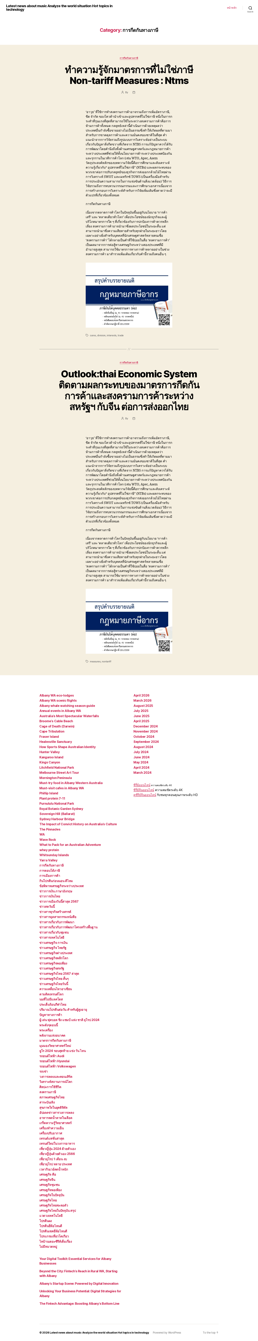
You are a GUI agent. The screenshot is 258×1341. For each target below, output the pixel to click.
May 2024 (140, 762)
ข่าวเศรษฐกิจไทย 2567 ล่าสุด (59, 973)
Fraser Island (49, 737)
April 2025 (141, 721)
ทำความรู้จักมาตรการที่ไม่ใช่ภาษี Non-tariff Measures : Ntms (129, 75)
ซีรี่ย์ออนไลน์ (141, 785)
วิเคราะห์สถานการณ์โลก (55, 1082)
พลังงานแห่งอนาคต (52, 1035)
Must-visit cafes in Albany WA (61, 788)
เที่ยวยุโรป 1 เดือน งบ (53, 1159)
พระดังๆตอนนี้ (48, 1025)
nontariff (106, 661)
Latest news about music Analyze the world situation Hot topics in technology (59, 7)
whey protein (49, 850)
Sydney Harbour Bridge (57, 819)
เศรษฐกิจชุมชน (49, 1185)
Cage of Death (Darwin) (57, 726)
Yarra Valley (48, 860)
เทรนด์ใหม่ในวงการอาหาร (57, 1143)
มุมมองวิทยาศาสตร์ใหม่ (55, 1046)
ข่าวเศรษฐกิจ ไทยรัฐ (52, 948)
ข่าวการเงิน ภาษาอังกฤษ (55, 891)
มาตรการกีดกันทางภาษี (55, 1040)
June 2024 (141, 757)
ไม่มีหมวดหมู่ (48, 1246)
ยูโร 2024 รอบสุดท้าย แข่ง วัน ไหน (62, 1051)
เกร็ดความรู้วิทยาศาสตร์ (55, 1123)
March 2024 (142, 772)
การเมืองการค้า (49, 876)
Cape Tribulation (51, 731)
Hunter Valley (49, 752)
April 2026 (141, 695)
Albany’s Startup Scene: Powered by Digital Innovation (78, 1283)
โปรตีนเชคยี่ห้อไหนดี (53, 1231)
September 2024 (146, 742)
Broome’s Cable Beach (56, 721)
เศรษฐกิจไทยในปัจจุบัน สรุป (57, 1210)
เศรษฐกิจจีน (47, 1180)
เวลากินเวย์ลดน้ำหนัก (53, 1169)
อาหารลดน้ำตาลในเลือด (55, 1118)
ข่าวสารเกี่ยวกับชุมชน (54, 932)
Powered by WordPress (167, 1332)
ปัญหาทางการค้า (50, 1015)
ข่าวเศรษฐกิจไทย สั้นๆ (54, 979)
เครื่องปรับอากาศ (50, 1133)
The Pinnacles (49, 829)
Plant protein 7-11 (52, 798)
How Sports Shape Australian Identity (67, 747)
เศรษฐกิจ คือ (47, 1174)
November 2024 (145, 731)
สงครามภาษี (47, 1092)
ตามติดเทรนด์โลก (51, 994)
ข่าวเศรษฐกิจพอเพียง (53, 963)
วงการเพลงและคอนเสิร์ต (55, 1077)
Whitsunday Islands (54, 855)
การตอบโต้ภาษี (49, 870)
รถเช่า (43, 1071)
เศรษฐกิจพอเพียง (50, 1190)
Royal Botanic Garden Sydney (61, 809)
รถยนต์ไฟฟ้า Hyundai (54, 1061)
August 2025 (143, 706)
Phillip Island (48, 793)
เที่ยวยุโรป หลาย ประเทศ (55, 1164)
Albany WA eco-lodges (56, 695)
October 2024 (143, 737)
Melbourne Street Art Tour (59, 772)
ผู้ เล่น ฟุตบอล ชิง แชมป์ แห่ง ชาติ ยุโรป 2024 (69, 1020)
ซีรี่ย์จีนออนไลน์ (143, 790)
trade (121, 335)
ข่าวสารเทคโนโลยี (51, 937)
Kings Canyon (49, 762)
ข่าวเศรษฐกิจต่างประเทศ (55, 953)
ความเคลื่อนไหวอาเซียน (55, 989)
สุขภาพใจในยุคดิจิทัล (53, 1107)
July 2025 (140, 711)
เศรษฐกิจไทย (48, 1200)
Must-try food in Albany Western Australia (71, 783)
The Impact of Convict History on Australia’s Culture (78, 824)
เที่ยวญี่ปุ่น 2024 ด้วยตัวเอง (57, 1149)
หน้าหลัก (232, 7)
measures (95, 661)
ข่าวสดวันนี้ (47, 906)
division (101, 335)
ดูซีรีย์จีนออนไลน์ (144, 795)
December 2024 (145, 726)
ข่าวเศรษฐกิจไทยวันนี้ (53, 984)
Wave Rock (47, 840)
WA (42, 834)
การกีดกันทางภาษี (129, 58)
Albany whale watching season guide (67, 706)
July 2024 (141, 752)
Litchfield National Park (56, 767)
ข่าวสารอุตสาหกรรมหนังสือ (57, 917)
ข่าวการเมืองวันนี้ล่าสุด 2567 (59, 901)
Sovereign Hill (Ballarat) (57, 814)
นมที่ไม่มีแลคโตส (51, 999)
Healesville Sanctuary (55, 742)
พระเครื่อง (46, 1030)
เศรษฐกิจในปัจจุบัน (51, 1195)
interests (111, 335)
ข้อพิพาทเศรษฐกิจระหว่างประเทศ (61, 886)
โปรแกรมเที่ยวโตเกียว (54, 1236)
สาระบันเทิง (47, 1102)
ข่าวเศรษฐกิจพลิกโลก (53, 958)
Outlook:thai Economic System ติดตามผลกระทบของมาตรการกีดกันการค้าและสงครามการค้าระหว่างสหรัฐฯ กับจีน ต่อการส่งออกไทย (129, 390)
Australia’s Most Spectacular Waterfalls (69, 716)
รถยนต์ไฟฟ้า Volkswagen (57, 1066)
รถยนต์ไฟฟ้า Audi (51, 1056)
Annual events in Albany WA (60, 711)
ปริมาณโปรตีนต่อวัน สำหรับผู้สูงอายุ (63, 1009)
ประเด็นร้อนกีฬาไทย (52, 1004)
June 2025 (141, 716)
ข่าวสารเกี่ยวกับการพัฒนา (56, 922)
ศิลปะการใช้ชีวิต (50, 1087)
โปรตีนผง (45, 1221)
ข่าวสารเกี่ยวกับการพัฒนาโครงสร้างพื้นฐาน (68, 927)
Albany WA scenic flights (58, 700)
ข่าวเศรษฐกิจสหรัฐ (51, 968)
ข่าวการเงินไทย (49, 896)
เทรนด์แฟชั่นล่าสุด (51, 1138)
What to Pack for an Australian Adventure (70, 845)
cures (93, 335)
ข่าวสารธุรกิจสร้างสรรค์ (55, 912)
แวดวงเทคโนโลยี (51, 1216)
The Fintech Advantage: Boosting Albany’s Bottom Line (79, 1303)
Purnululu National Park (56, 803)
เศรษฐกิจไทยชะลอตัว (53, 1205)
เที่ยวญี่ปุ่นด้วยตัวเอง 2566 (57, 1154)
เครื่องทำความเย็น (51, 1128)
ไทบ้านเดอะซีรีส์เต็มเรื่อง (55, 1241)
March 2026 (142, 700)
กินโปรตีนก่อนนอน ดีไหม (56, 881)
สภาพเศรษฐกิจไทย (51, 1097)
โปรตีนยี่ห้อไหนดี (50, 1226)
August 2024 (143, 747)
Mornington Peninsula (55, 778)
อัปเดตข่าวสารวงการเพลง (56, 1112)
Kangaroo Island (51, 757)
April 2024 (141, 767)
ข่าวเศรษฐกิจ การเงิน (53, 943)
